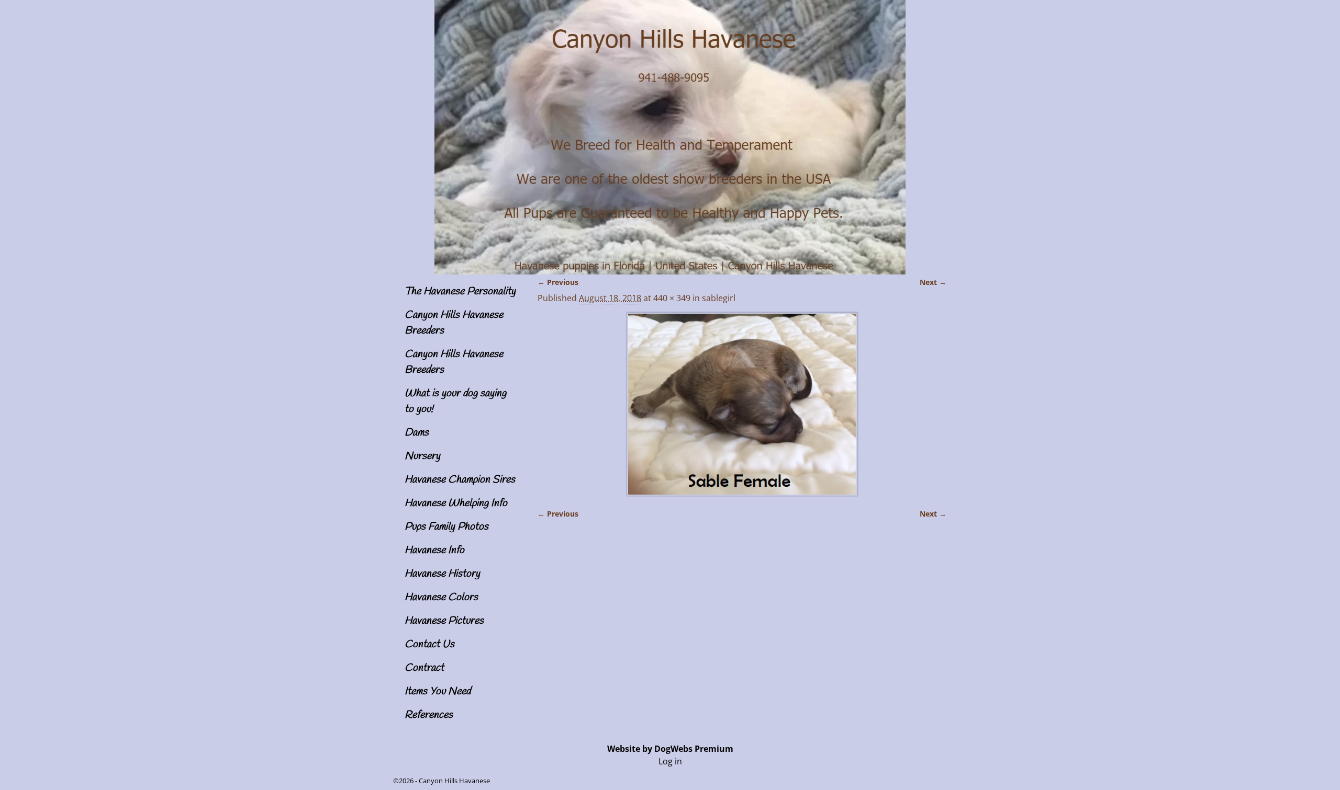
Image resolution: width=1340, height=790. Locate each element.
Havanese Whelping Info (456, 503)
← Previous (558, 282)
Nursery (422, 456)
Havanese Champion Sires (460, 480)
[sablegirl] (742, 404)
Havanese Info (434, 550)
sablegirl (718, 298)
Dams (417, 433)
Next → (933, 282)
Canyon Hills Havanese (454, 780)
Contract (424, 668)
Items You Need (438, 691)
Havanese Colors (441, 597)
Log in (670, 761)
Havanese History (442, 574)
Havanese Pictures (444, 621)
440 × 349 (671, 298)
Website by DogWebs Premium (670, 748)
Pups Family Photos (446, 527)
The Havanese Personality (460, 291)
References (429, 715)
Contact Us (429, 644)
